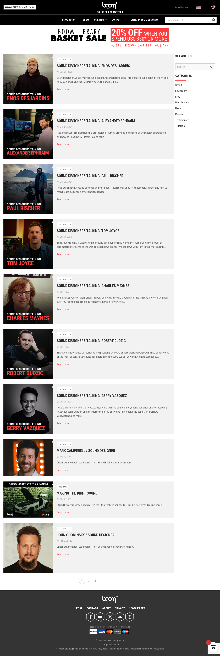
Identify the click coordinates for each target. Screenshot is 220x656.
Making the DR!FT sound (77, 493)
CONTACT (92, 608)
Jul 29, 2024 (66, 237)
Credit (178, 85)
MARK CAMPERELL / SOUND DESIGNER (86, 450)
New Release (182, 102)
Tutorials (63, 487)
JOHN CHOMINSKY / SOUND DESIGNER (85, 535)
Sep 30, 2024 (66, 182)
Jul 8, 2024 (65, 292)
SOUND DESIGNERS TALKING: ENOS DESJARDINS (93, 66)
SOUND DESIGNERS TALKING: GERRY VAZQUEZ (92, 396)
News (178, 108)
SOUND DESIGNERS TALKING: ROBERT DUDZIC (91, 341)
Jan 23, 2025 (66, 72)
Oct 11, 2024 (66, 127)
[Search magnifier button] (214, 20)
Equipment (181, 90)
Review (179, 114)
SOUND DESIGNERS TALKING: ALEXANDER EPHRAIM (96, 121)
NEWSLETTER (137, 608)
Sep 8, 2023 (65, 457)
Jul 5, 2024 (65, 347)
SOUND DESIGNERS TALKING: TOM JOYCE (88, 231)
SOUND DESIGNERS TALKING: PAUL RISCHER (90, 176)
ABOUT (106, 608)
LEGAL (78, 608)
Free (177, 96)
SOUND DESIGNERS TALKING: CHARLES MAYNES (93, 286)
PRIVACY (120, 608)
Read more (64, 89)
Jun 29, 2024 (66, 402)
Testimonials (64, 59)
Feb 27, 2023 (66, 541)
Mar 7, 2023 (65, 499)
